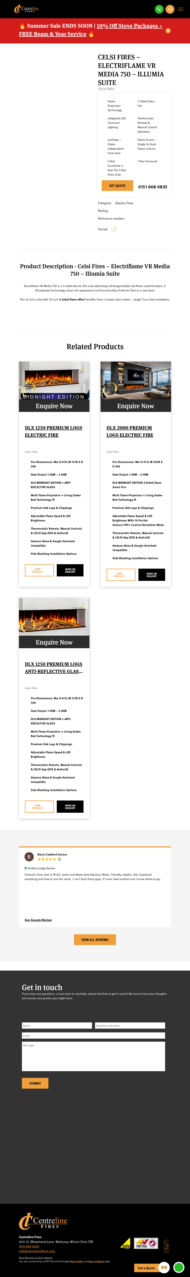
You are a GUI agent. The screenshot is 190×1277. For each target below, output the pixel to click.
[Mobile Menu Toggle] (180, 9)
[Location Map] (95, 1145)
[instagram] (166, 1250)
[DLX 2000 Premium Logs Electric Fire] (136, 398)
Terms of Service (96, 1261)
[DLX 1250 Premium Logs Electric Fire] (54, 398)
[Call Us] (159, 9)
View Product (37, 570)
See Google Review (38, 919)
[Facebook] (114, 232)
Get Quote (117, 185)
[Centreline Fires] (26, 11)
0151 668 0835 (152, 186)
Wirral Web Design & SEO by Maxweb (35, 1257)
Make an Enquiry (70, 570)
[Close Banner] (168, 31)
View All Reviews (95, 939)
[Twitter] (166, 1241)
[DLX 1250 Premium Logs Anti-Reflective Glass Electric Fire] (54, 634)
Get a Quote (146, 1268)
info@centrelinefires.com (37, 1251)
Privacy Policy (76, 1261)
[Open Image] (61, 147)
